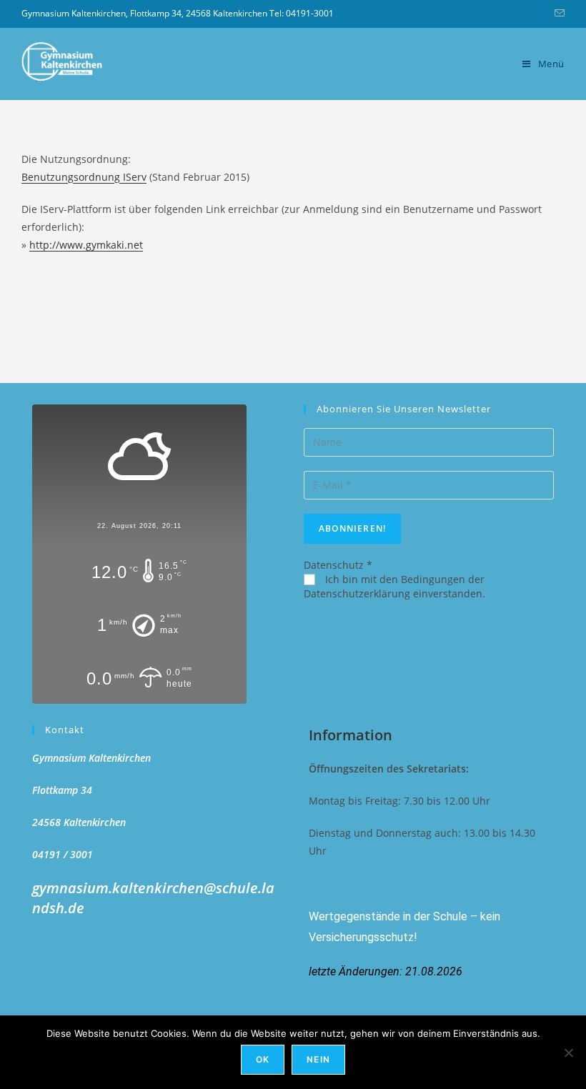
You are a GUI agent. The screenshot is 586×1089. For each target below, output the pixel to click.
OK (262, 1059)
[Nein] (568, 1052)
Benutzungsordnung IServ (83, 177)
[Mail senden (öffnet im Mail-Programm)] (557, 13)
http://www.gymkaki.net (86, 245)
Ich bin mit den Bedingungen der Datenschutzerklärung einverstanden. (394, 586)
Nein (318, 1059)
